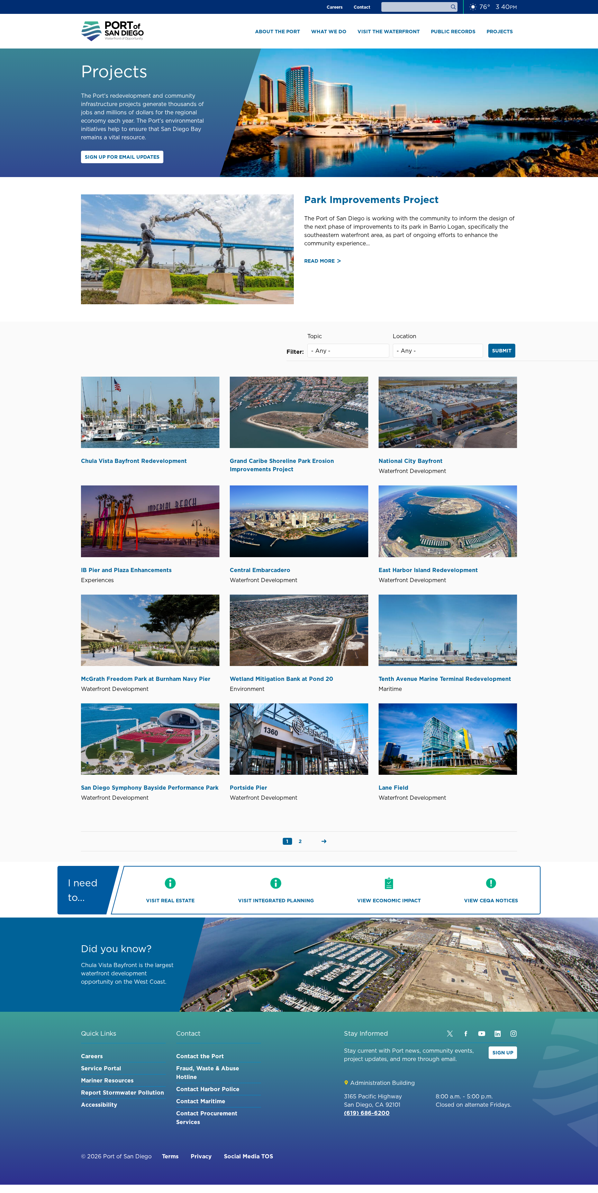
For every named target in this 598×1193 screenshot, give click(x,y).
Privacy (201, 1156)
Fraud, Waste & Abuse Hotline (207, 1072)
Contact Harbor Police (207, 1089)
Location (404, 336)
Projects (500, 31)
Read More (322, 261)
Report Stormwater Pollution (122, 1092)
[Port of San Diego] (112, 31)
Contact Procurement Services (206, 1117)
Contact (362, 7)
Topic (314, 336)
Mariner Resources (107, 1080)
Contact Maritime (200, 1101)
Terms (170, 1156)
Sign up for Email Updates (122, 156)
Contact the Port (200, 1056)
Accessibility (99, 1104)
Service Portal (101, 1068)
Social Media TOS (248, 1156)
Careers (335, 7)
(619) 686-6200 (367, 1113)
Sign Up (502, 1052)
